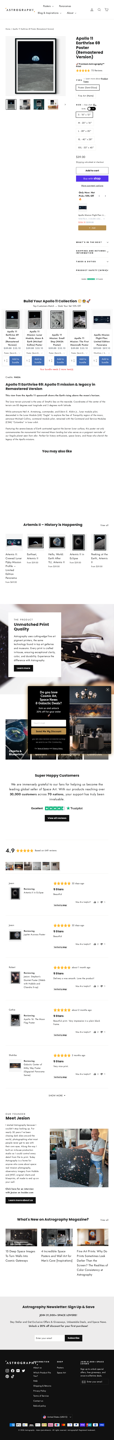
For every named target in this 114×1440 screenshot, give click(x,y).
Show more (56, 1095)
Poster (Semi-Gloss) (87, 87)
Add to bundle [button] (15, 360)
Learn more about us (20, 1200)
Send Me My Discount (48, 731)
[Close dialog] (107, 689)
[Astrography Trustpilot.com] (57, 808)
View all (104, 525)
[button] (89, 70)
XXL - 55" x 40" (86, 147)
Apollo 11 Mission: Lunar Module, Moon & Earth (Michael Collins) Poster (35, 338)
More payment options (92, 185)
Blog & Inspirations (48, 13)
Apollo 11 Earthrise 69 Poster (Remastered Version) (12, 338)
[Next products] (105, 196)
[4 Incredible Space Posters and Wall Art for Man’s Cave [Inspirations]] (57, 1237)
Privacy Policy (39, 1390)
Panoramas (65, 6)
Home (8, 29)
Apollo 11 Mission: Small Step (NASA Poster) (57, 339)
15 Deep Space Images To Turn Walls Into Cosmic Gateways (20, 1256)
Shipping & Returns (42, 1385)
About (70, 13)
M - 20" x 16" (85, 122)
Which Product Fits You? (42, 1374)
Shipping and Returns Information (91, 252)
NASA (17, 377)
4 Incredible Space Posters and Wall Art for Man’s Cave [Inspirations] (57, 1256)
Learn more (23, 668)
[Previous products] (99, 196)
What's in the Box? (89, 242)
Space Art (61, 1372)
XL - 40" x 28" (85, 139)
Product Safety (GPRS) (92, 270)
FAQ (35, 1381)
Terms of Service (41, 1395)
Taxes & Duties (86, 261)
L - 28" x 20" (84, 131)
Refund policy (39, 1405)
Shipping (80, 162)
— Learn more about (95, 80)
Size (85, 106)
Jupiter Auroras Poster (34, 934)
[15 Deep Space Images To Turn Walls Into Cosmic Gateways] (21, 1237)
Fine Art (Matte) (86, 95)
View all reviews (57, 818)
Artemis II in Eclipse (33, 892)
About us (37, 1367)
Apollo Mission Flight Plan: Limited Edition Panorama (92, 215)
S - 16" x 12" (84, 114)
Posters (47, 6)
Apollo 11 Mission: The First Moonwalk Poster (79, 341)
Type (79, 80)
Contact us (38, 1400)
